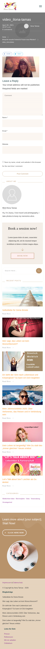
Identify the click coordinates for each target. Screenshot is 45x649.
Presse (7, 634)
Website (5, 144)
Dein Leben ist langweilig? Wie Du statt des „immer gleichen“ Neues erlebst (21, 621)
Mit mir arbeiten (10, 640)
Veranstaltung (35, 499)
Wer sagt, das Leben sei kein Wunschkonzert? (20, 601)
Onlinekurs (8, 643)
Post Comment (22, 174)
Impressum (7, 583)
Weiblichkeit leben (8, 499)
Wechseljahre (20, 499)
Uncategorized (7, 502)
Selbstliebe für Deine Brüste (15, 310)
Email (4, 131)
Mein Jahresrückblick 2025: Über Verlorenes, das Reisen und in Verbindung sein (21, 411)
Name (5, 117)
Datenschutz (18, 583)
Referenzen (8, 637)
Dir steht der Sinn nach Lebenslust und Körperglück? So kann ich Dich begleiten (17, 607)
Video (28, 499)
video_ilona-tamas (16, 19)
